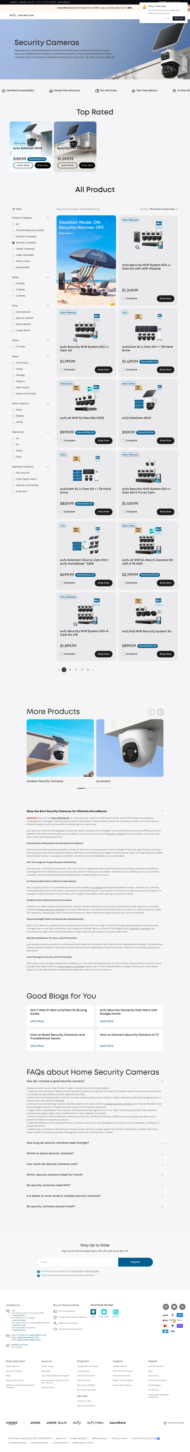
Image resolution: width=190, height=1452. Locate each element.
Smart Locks (23, 261)
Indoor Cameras (25, 249)
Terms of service (39, 1443)
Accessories (23, 267)
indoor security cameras (71, 966)
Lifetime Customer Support (70, 1329)
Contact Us (153, 1376)
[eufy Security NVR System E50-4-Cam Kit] (86, 328)
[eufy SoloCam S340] (148, 400)
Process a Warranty (122, 1376)
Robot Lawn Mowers (15, 1380)
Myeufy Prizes (48, 1387)
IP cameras (97, 888)
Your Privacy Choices (143, 1438)
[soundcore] (63, 2)
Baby (8, 1376)
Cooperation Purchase (87, 1366)
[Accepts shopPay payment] (179, 1326)
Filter (19, 209)
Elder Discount (83, 1380)
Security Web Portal (86, 1406)
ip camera (103, 781)
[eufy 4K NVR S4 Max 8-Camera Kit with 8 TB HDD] (148, 542)
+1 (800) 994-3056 (18, 1325)
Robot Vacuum (12, 1366)
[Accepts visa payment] (172, 1331)
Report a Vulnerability (123, 1380)
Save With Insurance (86, 1390)
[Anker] (13, 2)
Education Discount (86, 1376)
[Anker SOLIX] (27, 2)
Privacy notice (119, 1438)
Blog (150, 1371)
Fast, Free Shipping (66, 1311)
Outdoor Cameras (26, 237)
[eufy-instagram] (166, 1307)
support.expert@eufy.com (29, 1340)
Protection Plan (84, 1401)
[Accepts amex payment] (179, 1315)
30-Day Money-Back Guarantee (72, 1317)
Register (135, 1262)
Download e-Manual (122, 1385)
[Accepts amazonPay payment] (172, 1315)
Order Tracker (48, 1366)
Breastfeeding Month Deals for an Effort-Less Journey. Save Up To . (95, 8)
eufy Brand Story (156, 1366)
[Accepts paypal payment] (172, 1326)
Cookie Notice (60, 1443)
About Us (61, 1438)
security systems (116, 834)
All (17, 224)
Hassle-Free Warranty (68, 1323)
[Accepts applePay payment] (165, 1320)
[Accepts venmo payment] (165, 1331)
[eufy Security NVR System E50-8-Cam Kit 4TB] (86, 613)
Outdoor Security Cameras (45, 781)
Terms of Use (76, 1271)
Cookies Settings (17, 1443)
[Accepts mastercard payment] (165, 1326)
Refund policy (99, 1438)
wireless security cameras (51, 910)
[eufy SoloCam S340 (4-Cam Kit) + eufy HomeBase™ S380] (86, 542)
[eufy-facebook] (174, 1307)
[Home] (22, 15)
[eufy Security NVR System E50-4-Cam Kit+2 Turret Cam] (148, 471)
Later (167, 18)
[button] (43, 165)
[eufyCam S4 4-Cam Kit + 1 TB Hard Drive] (148, 328)
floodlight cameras (139, 929)
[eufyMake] (49, 2)
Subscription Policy (83, 1443)
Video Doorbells (25, 255)
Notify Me (178, 18)
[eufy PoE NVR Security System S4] (148, 613)
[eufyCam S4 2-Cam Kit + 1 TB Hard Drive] (86, 471)
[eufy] (39, 2)
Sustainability (154, 1385)
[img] (165, 1315)
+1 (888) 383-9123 (18, 1330)
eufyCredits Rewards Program (55, 1376)
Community (153, 1390)
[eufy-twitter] (182, 1307)
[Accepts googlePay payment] (179, 1320)
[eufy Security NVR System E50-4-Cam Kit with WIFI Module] (148, 241)
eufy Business (83, 1371)
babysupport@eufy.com (28, 1337)
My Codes (46, 1371)
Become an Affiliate (86, 1385)
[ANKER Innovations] (169, 2)
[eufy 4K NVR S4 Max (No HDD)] (86, 400)
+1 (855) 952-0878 (18, 1320)
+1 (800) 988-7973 (18, 1315)
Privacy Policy (93, 1271)
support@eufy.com (38, 1335)
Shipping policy (79, 1438)
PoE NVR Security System (30, 230)
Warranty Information (123, 1371)
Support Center (120, 1366)
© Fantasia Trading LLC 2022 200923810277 (30, 1438)
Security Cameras (26, 243)
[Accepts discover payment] (172, 1320)
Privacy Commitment (157, 1380)
